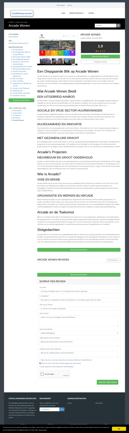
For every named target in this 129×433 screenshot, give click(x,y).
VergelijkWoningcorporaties (22, 13)
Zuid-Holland (21, 22)
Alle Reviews (113, 260)
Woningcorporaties (76, 13)
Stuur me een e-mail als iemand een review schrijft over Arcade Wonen (66, 360)
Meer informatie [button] (43, 430)
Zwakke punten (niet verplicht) (50, 349)
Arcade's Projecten (19, 71)
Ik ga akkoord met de (57, 367)
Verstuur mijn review (107, 382)
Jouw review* (44, 313)
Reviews (91, 13)
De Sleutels (17, 115)
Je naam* (42, 287)
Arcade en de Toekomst (21, 88)
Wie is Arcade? (18, 78)
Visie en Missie (18, 81)
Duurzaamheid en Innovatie (22, 66)
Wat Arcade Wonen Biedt (21, 57)
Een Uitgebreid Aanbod (21, 59)
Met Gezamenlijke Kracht (22, 69)
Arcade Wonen (18, 50)
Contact (22, 424)
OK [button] (119, 429)
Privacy (50, 424)
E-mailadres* (44, 296)
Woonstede (61, 5)
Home (63, 13)
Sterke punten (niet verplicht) (49, 338)
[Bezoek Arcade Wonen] (57, 49)
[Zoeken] (118, 25)
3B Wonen (16, 118)
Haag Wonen (17, 113)
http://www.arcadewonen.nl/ (18, 43)
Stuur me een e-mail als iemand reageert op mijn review (61, 363)
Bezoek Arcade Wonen (21, 100)
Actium (69, 5)
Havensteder (17, 110)
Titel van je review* (46, 305)
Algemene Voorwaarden (65, 367)
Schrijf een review (19, 95)
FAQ (106, 424)
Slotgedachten (18, 91)
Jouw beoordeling (45, 329)
